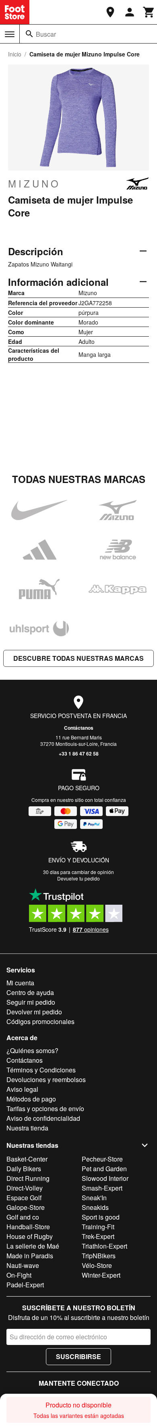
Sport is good (101, 1217)
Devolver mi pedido (34, 1011)
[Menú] (9, 34)
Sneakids (95, 1207)
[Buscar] (29, 34)
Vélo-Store (97, 1265)
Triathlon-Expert (104, 1246)
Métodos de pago (31, 1098)
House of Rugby (29, 1236)
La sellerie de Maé (32, 1246)
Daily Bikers (23, 1168)
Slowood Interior (105, 1178)
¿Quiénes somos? (32, 1050)
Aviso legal (22, 1089)
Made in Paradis (29, 1255)
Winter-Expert (101, 1275)
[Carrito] (149, 12)
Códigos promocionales (40, 1021)
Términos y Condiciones (41, 1069)
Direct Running (28, 1178)
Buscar (46, 34)
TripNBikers (99, 1255)
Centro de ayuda (30, 992)
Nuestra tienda (27, 1127)
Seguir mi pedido (30, 1002)
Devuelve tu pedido (78, 878)
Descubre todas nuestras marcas (78, 658)
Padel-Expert (25, 1284)
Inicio (14, 54)
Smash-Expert (102, 1188)
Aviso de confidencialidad (43, 1118)
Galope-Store (25, 1207)
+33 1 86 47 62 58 (79, 753)
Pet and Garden (104, 1168)
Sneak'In (94, 1197)
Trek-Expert (98, 1236)
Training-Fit (98, 1226)
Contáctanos (78, 727)
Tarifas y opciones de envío (45, 1108)
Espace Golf (23, 1197)
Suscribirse (78, 1356)
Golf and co (22, 1217)
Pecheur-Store (102, 1159)
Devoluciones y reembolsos (46, 1079)
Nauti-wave (22, 1265)
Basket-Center (27, 1159)
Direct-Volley (24, 1188)
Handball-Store (28, 1226)
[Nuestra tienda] (110, 12)
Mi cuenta (20, 982)
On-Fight (18, 1275)
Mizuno (34, 183)
